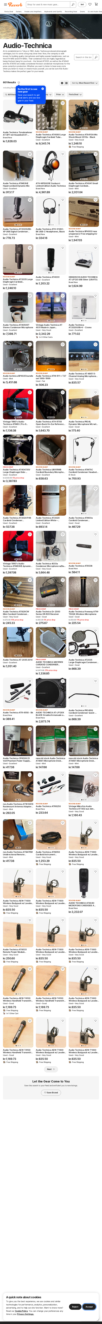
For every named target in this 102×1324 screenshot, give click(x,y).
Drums (82, 11)
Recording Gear (71, 11)
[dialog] (51, 1307)
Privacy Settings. (25, 1314)
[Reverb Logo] (15, 4)
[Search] (73, 4)
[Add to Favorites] (19, 83)
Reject (75, 1307)
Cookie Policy (21, 1311)
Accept (89, 1307)
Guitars (19, 11)
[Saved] (90, 4)
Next (49, 1069)
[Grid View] (62, 83)
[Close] (42, 88)
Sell (82, 4)
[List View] (66, 83)
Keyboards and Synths (53, 11)
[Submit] (96, 57)
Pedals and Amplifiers (33, 11)
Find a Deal (8, 11)
